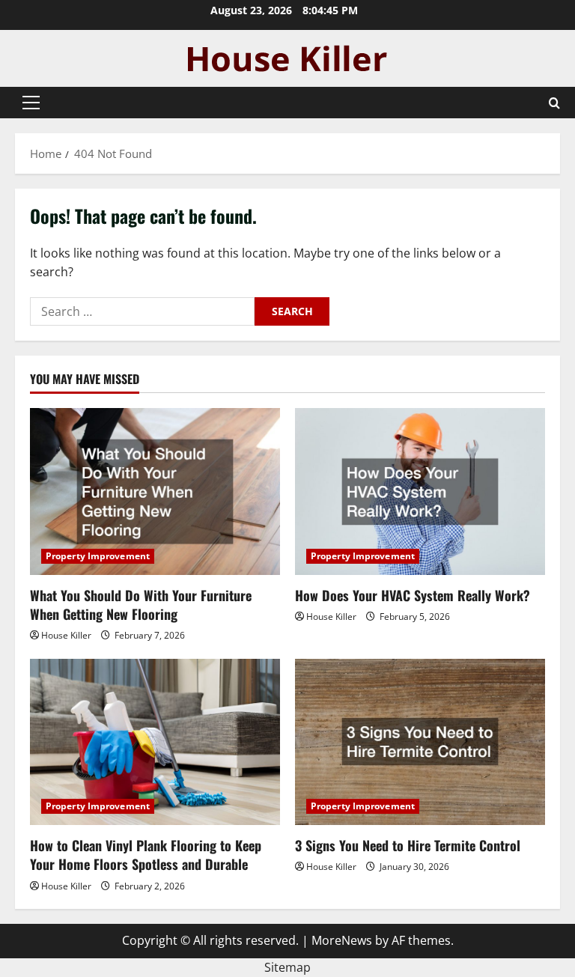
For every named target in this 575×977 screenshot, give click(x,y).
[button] (31, 102)
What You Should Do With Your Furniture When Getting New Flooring (141, 604)
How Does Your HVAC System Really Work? (412, 595)
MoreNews (341, 940)
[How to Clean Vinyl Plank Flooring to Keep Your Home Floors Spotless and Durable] (155, 742)
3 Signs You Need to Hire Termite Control (407, 845)
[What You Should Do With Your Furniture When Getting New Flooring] (155, 491)
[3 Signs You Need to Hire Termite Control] (420, 742)
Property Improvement (98, 556)
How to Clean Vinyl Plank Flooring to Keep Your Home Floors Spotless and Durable (145, 855)
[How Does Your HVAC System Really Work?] (420, 491)
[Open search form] (554, 103)
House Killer (66, 635)
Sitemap (287, 967)
